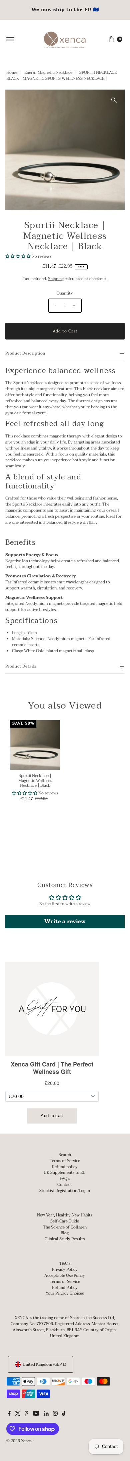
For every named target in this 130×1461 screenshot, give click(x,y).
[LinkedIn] (46, 1414)
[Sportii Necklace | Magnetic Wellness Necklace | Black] (35, 745)
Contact (64, 1184)
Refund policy (65, 1166)
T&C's (64, 1263)
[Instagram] (55, 1414)
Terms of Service (65, 1160)
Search (65, 1154)
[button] (18, 256)
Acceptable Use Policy (64, 1275)
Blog (65, 1233)
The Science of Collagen (65, 1227)
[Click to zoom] (114, 100)
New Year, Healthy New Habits (64, 1215)
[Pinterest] (26, 1414)
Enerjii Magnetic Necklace (48, 72)
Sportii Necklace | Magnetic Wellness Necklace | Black (35, 780)
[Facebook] (9, 1414)
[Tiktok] (64, 1414)
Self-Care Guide (64, 1221)
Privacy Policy (65, 1269)
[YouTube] (36, 1414)
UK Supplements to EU (65, 1172)
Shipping (56, 278)
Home (11, 72)
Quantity (65, 293)
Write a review (65, 921)
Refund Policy (65, 1287)
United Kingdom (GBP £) (44, 1364)
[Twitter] (17, 1414)
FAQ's (65, 1178)
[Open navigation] (10, 39)
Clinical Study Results (65, 1239)
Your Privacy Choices (65, 1293)
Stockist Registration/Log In (64, 1190)
